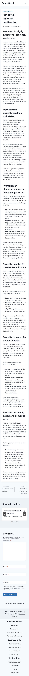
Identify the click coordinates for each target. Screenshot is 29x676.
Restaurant (14, 625)
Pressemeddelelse (15, 662)
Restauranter (14, 629)
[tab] (11, 521)
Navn (5, 567)
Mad (4, 11)
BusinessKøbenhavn (14, 647)
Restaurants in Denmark (14, 632)
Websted (6, 582)
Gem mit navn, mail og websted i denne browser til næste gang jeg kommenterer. (14, 588)
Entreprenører (14, 673)
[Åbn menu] (25, 3)
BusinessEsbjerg (14, 654)
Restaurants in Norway (14, 636)
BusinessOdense (14, 651)
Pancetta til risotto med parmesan (23, 489)
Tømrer (14, 669)
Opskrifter (9, 11)
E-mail (6, 574)
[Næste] (24, 514)
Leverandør (14, 665)
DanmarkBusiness (14, 644)
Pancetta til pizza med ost (7, 488)
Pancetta (6, 26)
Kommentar (7, 540)
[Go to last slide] (4, 514)
